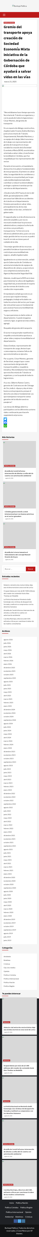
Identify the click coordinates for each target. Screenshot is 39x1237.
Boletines (7, 960)
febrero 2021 (8, 870)
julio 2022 (7, 811)
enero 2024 (8, 748)
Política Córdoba (9, 22)
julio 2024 (7, 727)
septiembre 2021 (10, 846)
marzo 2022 (8, 825)
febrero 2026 (8, 660)
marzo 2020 (8, 909)
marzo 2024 (8, 741)
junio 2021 (7, 856)
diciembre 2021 (9, 835)
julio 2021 (7, 853)
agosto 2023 (8, 765)
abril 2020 (7, 905)
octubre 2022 (8, 800)
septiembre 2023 (10, 762)
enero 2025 (8, 706)
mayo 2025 (8, 692)
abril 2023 (7, 779)
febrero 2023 (8, 786)
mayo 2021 (8, 860)
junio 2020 (7, 898)
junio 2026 (7, 647)
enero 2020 (8, 916)
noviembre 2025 (9, 671)
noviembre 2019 (9, 923)
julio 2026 (7, 643)
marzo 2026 (8, 657)
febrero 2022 (8, 828)
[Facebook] (19, 422)
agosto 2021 (8, 849)
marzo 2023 (8, 783)
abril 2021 (7, 863)
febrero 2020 (8, 912)
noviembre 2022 (9, 797)
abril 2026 (7, 654)
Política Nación (9, 982)
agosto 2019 (8, 933)
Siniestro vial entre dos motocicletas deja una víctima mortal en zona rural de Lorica (18, 586)
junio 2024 (7, 730)
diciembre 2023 (9, 751)
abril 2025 (7, 695)
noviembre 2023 (9, 755)
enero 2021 (8, 874)
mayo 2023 (8, 776)
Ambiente (7, 956)
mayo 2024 (8, 734)
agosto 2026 (8, 640)
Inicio (11, 1203)
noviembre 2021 (9, 839)
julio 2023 (7, 769)
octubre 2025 (8, 674)
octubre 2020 (8, 884)
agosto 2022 (8, 807)
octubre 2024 (8, 716)
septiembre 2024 (10, 720)
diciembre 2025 (9, 667)
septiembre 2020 (10, 888)
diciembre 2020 (9, 877)
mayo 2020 (8, 902)
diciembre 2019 (9, 919)
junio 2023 (7, 772)
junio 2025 (7, 688)
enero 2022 (8, 832)
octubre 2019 (8, 926)
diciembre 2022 (9, 793)
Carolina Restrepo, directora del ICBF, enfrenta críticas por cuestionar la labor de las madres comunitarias (19, 621)
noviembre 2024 (9, 713)
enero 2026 (8, 664)
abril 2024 (7, 737)
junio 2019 (7, 940)
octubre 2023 (8, 758)
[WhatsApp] (19, 425)
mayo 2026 (8, 650)
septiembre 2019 (10, 930)
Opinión (6, 971)
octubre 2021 (8, 842)
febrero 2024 (8, 744)
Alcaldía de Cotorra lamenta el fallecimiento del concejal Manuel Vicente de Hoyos (17, 554)
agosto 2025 (8, 681)
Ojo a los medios (9, 968)
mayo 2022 (8, 818)
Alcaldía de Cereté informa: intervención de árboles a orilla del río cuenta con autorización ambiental (19, 473)
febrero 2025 (8, 702)
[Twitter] (19, 419)
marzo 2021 (8, 867)
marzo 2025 (8, 699)
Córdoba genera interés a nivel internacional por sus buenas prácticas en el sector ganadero (19, 514)
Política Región (9, 986)
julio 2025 (7, 685)
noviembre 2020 (9, 881)
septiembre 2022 (10, 804)
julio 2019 (7, 937)
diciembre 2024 (9, 709)
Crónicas (7, 964)
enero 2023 (8, 790)
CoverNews (22, 1231)
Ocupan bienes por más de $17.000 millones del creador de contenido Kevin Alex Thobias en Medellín (19, 593)
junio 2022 (7, 814)
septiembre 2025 (10, 678)
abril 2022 (7, 821)
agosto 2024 (8, 723)
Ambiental (9, 1217)
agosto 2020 (8, 891)
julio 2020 (7, 895)
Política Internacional (11, 979)
